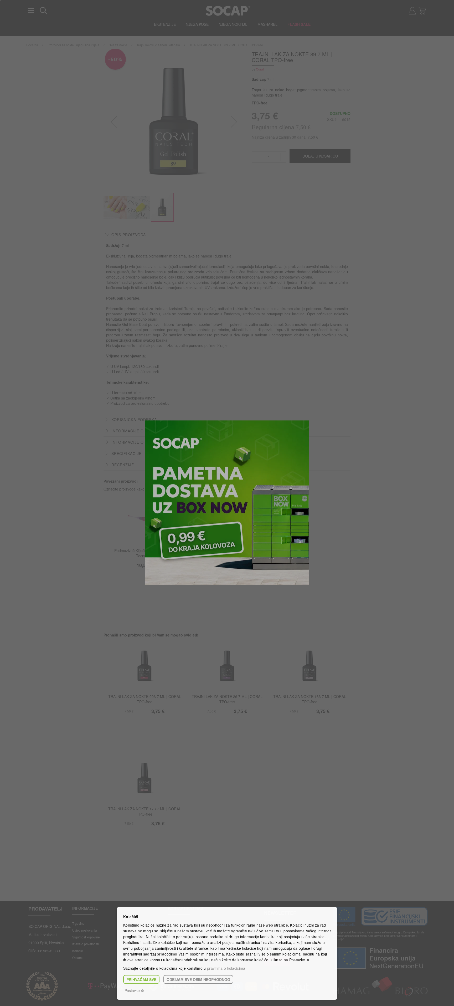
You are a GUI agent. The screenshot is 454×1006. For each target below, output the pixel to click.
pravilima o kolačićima (226, 968)
